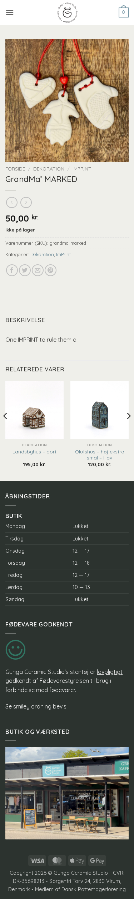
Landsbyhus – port (34, 451)
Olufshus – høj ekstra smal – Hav (99, 454)
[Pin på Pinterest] (50, 270)
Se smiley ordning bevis (35, 706)
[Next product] (11, 202)
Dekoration (48, 169)
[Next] (128, 430)
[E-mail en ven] (38, 270)
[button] (9, 12)
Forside (15, 169)
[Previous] (5, 430)
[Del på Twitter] (25, 270)
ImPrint (82, 169)
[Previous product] (25, 202)
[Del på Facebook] (12, 270)
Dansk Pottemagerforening (93, 889)
